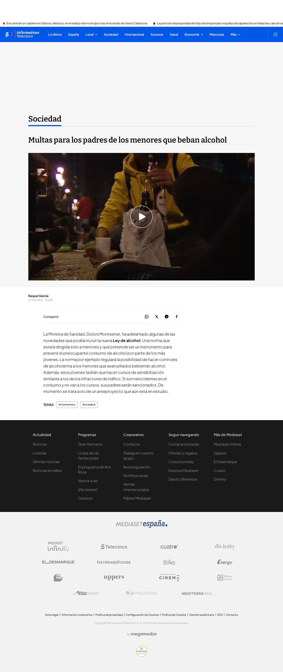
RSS (220, 614)
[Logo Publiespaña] (141, 593)
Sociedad (44, 119)
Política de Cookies (174, 614)
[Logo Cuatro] (169, 546)
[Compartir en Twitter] (157, 317)
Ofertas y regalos (182, 453)
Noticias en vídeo (47, 470)
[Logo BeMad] (58, 577)
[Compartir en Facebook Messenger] (166, 317)
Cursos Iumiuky (181, 461)
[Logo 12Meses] (224, 578)
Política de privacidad (109, 614)
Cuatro (220, 470)
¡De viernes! (87, 489)
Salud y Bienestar (182, 479)
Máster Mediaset (137, 498)
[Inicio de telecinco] (7, 34)
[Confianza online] (141, 655)
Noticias (40, 444)
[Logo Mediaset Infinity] (58, 546)
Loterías (39, 453)
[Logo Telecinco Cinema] (169, 578)
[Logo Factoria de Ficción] (114, 562)
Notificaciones (135, 475)
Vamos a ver (88, 480)
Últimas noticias (46, 461)
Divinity (220, 479)
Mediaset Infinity (227, 444)
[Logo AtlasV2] (86, 593)
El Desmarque (225, 461)
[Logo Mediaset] (141, 526)
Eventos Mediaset (183, 470)
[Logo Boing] (169, 562)
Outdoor (85, 498)
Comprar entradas (183, 444)
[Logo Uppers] (114, 577)
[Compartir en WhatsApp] (147, 317)
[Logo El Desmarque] (58, 562)
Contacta (131, 444)
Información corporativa (77, 614)
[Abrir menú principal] (275, 34)
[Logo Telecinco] (114, 546)
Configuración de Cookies (142, 614)
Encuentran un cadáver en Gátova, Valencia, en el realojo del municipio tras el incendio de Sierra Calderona (77, 23)
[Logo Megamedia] (143, 634)
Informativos (67, 404)
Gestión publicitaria (201, 614)
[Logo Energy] (225, 562)
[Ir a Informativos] (27, 34)
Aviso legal (52, 614)
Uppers (220, 453)
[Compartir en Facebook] (176, 317)
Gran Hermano (90, 444)
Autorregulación (137, 467)
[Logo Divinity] (225, 546)
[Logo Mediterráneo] (197, 593)
